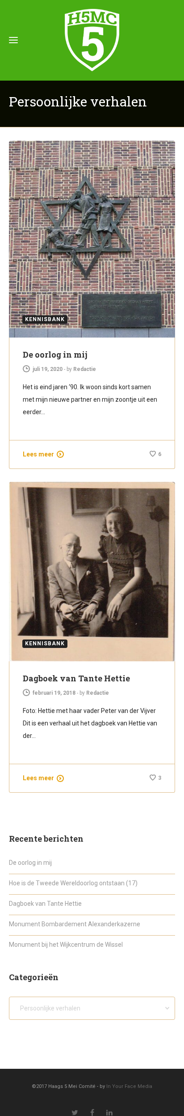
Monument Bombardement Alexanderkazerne (74, 924)
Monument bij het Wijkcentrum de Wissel (66, 944)
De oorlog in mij (55, 354)
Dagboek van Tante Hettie (76, 678)
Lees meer (38, 454)
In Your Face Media (129, 1086)
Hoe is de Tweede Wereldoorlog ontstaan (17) (73, 883)
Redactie (84, 369)
